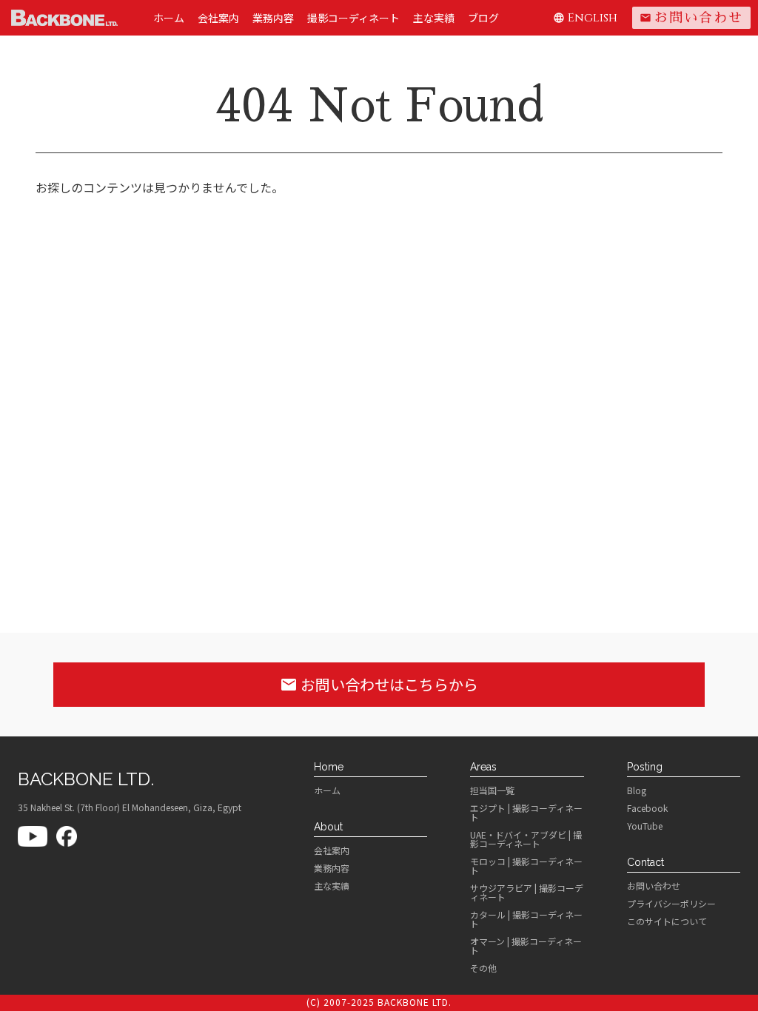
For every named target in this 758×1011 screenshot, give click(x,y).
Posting (645, 767)
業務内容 (273, 17)
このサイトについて (667, 921)
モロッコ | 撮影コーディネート (526, 866)
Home (328, 767)
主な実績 (434, 17)
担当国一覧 (492, 790)
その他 (483, 968)
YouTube (645, 826)
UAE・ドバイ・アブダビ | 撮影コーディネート (526, 839)
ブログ (483, 17)
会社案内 (218, 17)
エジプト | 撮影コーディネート (526, 813)
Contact (645, 862)
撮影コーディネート (353, 17)
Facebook (647, 808)
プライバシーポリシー (671, 903)
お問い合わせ (691, 17)
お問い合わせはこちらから (379, 684)
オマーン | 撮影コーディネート (526, 946)
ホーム (168, 17)
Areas (483, 767)
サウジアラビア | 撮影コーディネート (526, 892)
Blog (636, 790)
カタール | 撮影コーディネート (526, 919)
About (328, 827)
